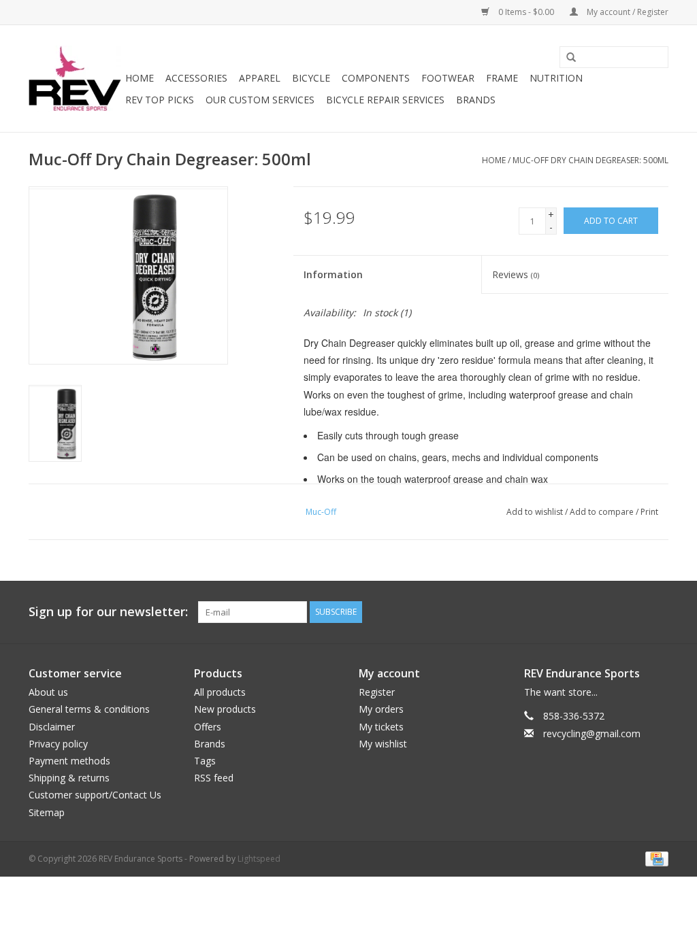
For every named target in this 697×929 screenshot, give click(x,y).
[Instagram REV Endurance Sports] (657, 612)
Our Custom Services (260, 99)
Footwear (447, 77)
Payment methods (69, 760)
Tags (205, 760)
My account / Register (626, 12)
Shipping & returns (69, 777)
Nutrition (556, 77)
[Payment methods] (654, 858)
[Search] (566, 57)
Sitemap (47, 812)
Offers (207, 726)
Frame (502, 77)
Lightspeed (259, 858)
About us (48, 692)
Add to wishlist (534, 512)
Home (139, 77)
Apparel (259, 77)
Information (333, 274)
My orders (381, 709)
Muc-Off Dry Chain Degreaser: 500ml (590, 160)
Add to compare (603, 512)
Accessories (196, 77)
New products (225, 709)
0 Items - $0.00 (526, 12)
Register (377, 692)
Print (649, 512)
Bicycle (311, 77)
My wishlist (383, 743)
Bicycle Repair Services (385, 99)
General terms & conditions (89, 709)
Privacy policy (58, 743)
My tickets (381, 726)
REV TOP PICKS (159, 99)
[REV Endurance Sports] (75, 79)
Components (376, 77)
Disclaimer (52, 726)
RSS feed (213, 777)
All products (220, 692)
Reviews (515, 274)
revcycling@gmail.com (592, 733)
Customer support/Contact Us (95, 794)
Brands (476, 99)
